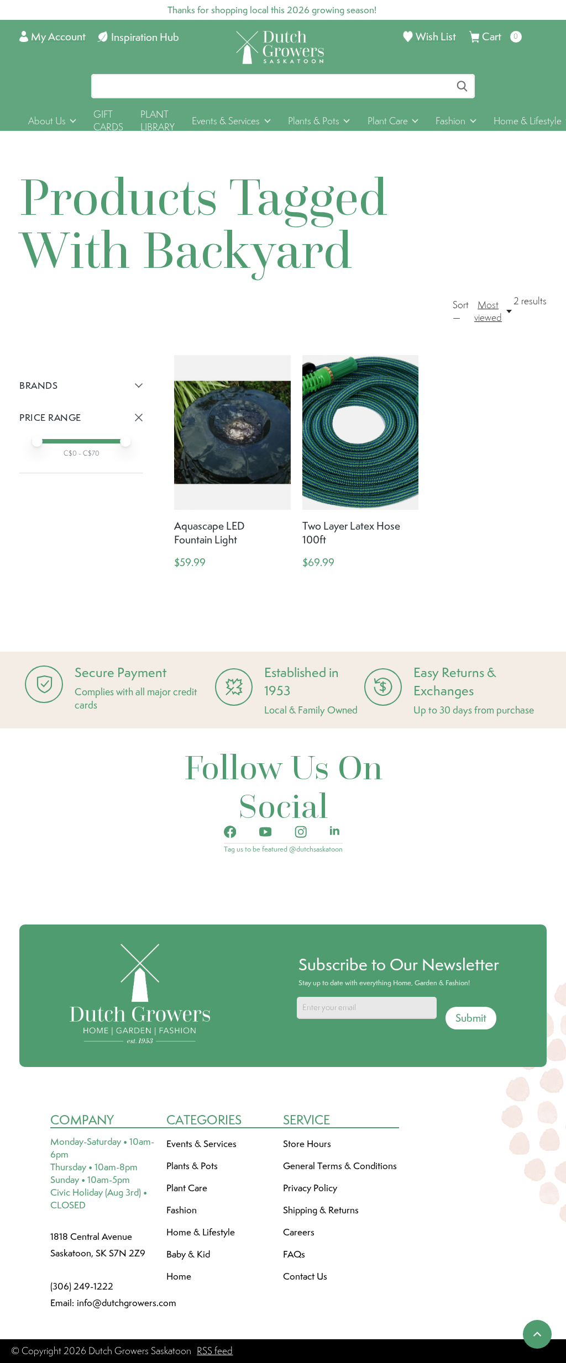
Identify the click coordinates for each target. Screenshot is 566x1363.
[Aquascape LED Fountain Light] (232, 432)
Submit (470, 1018)
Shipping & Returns (321, 1210)
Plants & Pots (192, 1166)
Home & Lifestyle (200, 1232)
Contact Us (305, 1276)
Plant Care (186, 1188)
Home (178, 1276)
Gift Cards (108, 120)
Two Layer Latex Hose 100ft (351, 533)
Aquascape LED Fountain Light (209, 533)
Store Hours (307, 1144)
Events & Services (201, 1144)
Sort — (461, 311)
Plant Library (157, 120)
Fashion (181, 1210)
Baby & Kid (188, 1254)
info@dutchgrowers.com (126, 1303)
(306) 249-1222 (81, 1286)
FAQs (294, 1254)
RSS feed (215, 1351)
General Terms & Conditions (340, 1166)
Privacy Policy (310, 1188)
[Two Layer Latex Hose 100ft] (360, 432)
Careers (299, 1232)
